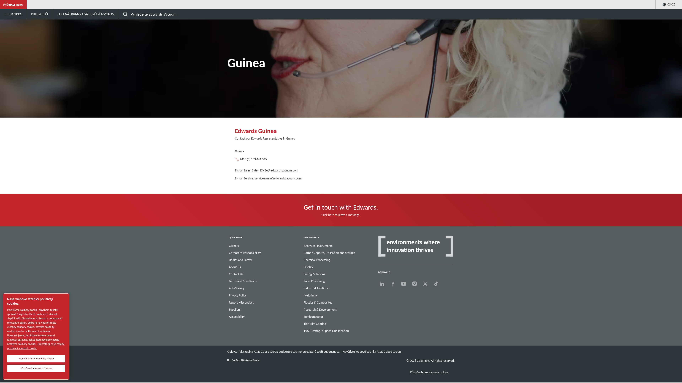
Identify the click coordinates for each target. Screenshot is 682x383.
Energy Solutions (314, 274)
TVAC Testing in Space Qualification (326, 331)
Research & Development (320, 310)
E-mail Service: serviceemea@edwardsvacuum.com (268, 178)
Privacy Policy (238, 295)
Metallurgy (311, 295)
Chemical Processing (317, 260)
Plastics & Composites (318, 302)
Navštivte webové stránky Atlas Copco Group (372, 352)
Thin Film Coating (315, 324)
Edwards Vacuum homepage (13, 4)
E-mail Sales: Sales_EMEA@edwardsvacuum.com (266, 170)
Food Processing (314, 281)
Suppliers (234, 310)
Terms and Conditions (243, 281)
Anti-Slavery (236, 288)
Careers (234, 246)
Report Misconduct (241, 302)
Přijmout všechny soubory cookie (36, 358)
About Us (235, 267)
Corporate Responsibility (245, 253)
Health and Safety (240, 260)
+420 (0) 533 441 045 (253, 159)
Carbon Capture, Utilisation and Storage (329, 253)
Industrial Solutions (316, 288)
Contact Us (236, 274)
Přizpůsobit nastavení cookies (429, 372)
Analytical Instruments (318, 246)
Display (308, 267)
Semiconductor (313, 317)
